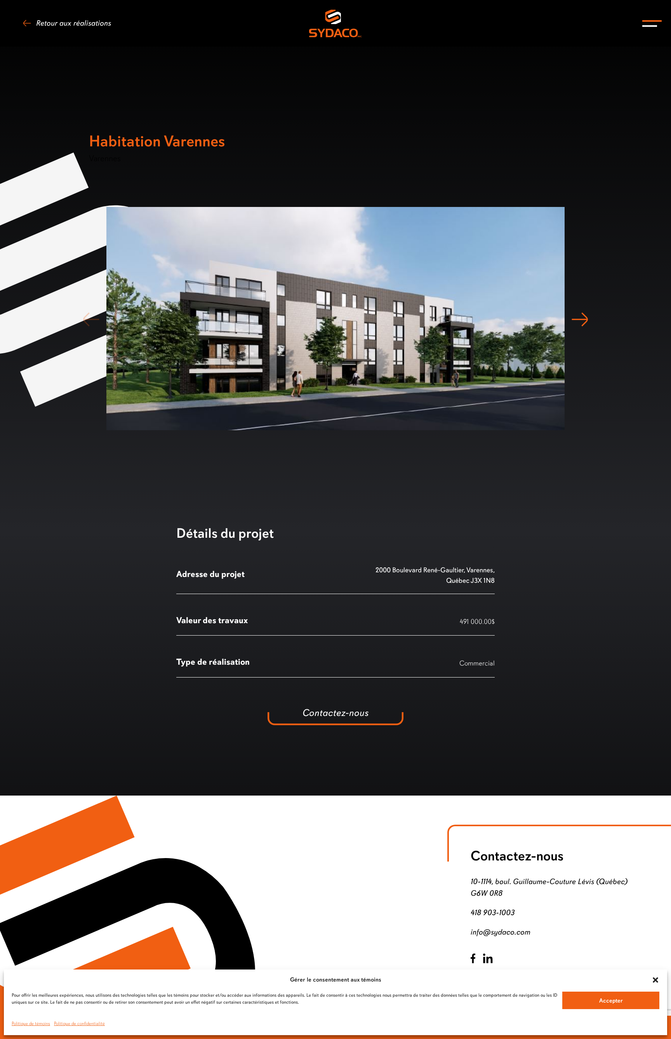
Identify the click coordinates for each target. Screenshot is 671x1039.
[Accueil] (335, 23)
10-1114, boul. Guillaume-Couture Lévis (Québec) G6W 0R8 (549, 887)
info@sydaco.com (500, 932)
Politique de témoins (31, 1023)
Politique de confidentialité (79, 1023)
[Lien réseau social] (473, 958)
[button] (655, 979)
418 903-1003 (493, 912)
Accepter (611, 1000)
